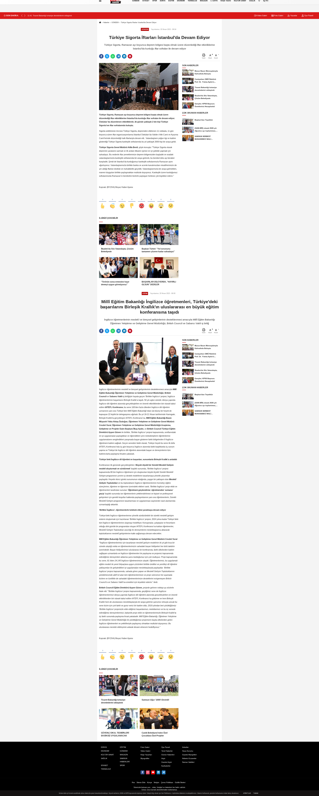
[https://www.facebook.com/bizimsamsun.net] (142, 772)
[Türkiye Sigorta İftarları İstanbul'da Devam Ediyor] (138, 86)
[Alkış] (112, 201)
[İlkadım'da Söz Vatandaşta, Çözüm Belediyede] (118, 234)
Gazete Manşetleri (189, 755)
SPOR (122, 765)
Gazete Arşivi (166, 762)
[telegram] (118, 56)
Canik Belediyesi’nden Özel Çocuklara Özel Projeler (154, 734)
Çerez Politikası (167, 782)
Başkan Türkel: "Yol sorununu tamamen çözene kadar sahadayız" (158, 250)
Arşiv (163, 758)
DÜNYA (104, 747)
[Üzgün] (170, 201)
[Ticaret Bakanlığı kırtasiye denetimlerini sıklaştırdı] (118, 685)
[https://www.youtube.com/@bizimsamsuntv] (153, 772)
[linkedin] (124, 56)
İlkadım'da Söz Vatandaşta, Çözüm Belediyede (117, 250)
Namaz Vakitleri (188, 762)
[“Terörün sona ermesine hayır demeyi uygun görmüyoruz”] (118, 267)
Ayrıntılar (247, 793)
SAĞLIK (104, 758)
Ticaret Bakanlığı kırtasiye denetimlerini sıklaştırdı (113, 701)
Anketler (185, 747)
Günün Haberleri (167, 755)
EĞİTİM (123, 747)
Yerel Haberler (167, 751)
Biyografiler (145, 758)
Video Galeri (261, 15)
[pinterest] (130, 56)
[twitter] (107, 56)
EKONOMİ (105, 751)
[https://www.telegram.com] (163, 772)
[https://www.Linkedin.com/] (158, 772)
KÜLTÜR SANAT (107, 755)
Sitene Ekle (141, 782)
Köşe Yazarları (146, 755)
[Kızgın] (141, 201)
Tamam (255, 793)
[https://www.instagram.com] (148, 772)
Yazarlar (293, 15)
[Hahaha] (151, 201)
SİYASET (104, 765)
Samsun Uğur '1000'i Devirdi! (155, 700)
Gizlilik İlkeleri (180, 782)
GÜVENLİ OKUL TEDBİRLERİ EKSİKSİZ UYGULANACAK (115, 734)
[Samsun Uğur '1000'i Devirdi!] (159, 685)
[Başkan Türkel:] (159, 234)
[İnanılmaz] (161, 201)
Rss (133, 782)
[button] (25, 16)
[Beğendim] (102, 201)
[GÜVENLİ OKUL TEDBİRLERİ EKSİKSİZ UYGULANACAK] (118, 718)
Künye (149, 782)
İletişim (156, 782)
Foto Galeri (278, 15)
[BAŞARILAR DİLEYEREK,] (159, 267)
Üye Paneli (308, 15)
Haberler (106, 22)
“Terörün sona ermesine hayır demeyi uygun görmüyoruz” (115, 283)
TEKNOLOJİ (106, 769)
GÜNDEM (115, 22)
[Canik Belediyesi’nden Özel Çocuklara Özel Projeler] (159, 718)
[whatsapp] (113, 56)
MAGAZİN (124, 755)
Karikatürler (165, 766)
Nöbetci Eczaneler (189, 758)
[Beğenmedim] (131, 201)
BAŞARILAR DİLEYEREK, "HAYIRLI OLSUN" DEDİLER (159, 283)
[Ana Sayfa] (100, 23)
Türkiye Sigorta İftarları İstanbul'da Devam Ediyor (138, 22)
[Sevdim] (122, 201)
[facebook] (101, 56)
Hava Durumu (187, 751)
